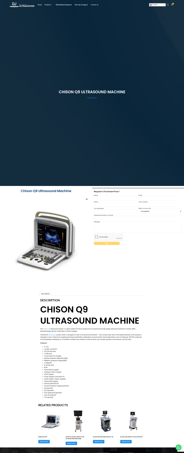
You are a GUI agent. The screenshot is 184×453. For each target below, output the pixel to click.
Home (40, 5)
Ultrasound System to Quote (103, 215)
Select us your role (144, 208)
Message (97, 221)
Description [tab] (45, 294)
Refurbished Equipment (64, 5)
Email (140, 195)
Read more (44, 441)
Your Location (143, 202)
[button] (167, 5)
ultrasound (52, 335)
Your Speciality (99, 208)
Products (48, 5)
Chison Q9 (46, 329)
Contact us (94, 5)
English (155, 5)
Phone (96, 202)
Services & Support (81, 5)
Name (96, 195)
